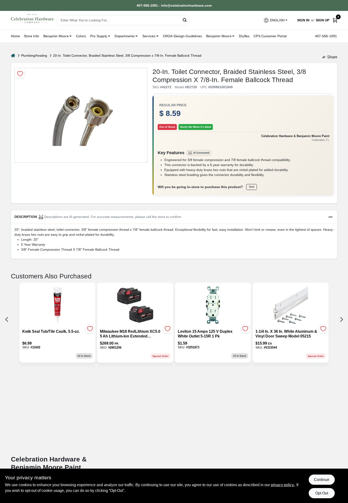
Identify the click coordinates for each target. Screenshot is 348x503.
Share (332, 57)
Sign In (303, 20)
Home (15, 36)
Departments (124, 36)
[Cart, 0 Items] (335, 20)
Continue (321, 480)
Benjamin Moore (219, 36)
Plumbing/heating (34, 55)
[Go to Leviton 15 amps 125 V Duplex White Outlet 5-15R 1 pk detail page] (213, 305)
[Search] (185, 20)
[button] (275, 20)
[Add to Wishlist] (20, 73)
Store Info (31, 36)
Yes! (251, 187)
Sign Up (322, 20)
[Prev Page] (6, 319)
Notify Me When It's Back (195, 126)
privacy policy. (282, 485)
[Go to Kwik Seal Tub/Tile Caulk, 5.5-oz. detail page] (57, 305)
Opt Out (321, 493)
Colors (81, 36)
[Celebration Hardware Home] (32, 18)
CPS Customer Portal (270, 36)
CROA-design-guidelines (182, 36)
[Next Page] (341, 319)
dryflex (244, 36)
